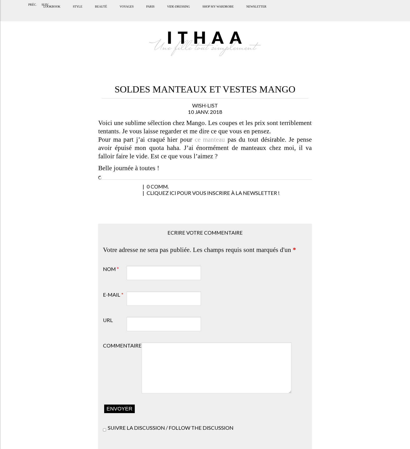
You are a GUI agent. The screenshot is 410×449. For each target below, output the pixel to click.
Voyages (104, 12)
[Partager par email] (152, 189)
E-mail (113, 294)
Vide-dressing (155, 12)
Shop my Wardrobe (195, 12)
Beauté (78, 12)
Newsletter (234, 12)
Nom (111, 269)
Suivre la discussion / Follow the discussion (170, 428)
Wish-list (205, 105)
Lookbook (29, 12)
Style (55, 12)
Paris (128, 12)
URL (108, 320)
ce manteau (210, 139)
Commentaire (122, 345)
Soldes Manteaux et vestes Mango (205, 89)
